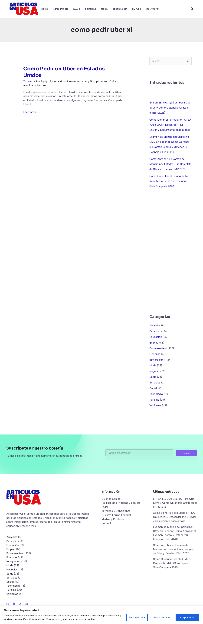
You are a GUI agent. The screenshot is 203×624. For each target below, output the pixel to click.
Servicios (154, 382)
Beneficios (155, 331)
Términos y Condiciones (116, 510)
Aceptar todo (187, 617)
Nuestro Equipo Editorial (116, 515)
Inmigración (156, 359)
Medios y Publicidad (113, 519)
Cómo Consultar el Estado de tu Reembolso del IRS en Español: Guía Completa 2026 (168, 181)
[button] (192, 9)
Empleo (153, 342)
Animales (154, 325)
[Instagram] (7, 603)
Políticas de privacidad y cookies (121, 502)
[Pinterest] (26, 603)
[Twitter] (20, 603)
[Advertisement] (170, 251)
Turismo (28, 81)
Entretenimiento (158, 348)
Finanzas (154, 354)
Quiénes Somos (111, 498)
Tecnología (156, 394)
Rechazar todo (162, 617)
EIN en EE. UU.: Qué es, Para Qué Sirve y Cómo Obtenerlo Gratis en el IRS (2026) (169, 107)
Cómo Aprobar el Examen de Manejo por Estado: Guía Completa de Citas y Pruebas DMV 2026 (170, 164)
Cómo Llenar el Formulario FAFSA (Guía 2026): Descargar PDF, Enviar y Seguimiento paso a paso (170, 124)
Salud (152, 376)
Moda (152, 365)
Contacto (107, 523)
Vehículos (155, 405)
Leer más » (30, 112)
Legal (105, 506)
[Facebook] (14, 603)
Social (153, 388)
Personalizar (136, 617)
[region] (101, 614)
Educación (155, 336)
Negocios (155, 371)
